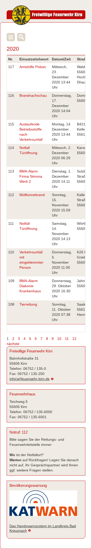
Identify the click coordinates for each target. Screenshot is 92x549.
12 (74, 339)
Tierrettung (28, 304)
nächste (13, 344)
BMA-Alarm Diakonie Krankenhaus (30, 286)
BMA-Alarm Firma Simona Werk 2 (30, 176)
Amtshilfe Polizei (32, 67)
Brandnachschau (33, 95)
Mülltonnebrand (32, 195)
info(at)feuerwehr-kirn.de (29, 379)
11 (67, 339)
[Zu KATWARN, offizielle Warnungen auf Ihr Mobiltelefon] (43, 505)
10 (59, 339)
